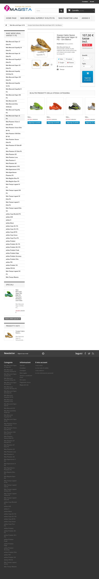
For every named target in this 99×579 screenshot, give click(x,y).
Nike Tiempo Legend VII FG (13, 273)
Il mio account (41, 362)
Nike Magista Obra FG (12, 178)
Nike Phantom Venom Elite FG (12, 141)
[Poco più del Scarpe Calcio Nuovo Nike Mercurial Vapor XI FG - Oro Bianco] (9, 335)
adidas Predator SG (12, 265)
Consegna (23, 370)
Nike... (30, 117)
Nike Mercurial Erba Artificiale (12, 105)
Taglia (84, 63)
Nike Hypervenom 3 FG (13, 166)
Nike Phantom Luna (68, 18)
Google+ (61, 62)
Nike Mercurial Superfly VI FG (14, 90)
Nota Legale (23, 373)
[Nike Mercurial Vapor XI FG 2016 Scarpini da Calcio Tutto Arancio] (55, 106)
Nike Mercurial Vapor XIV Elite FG (13, 78)
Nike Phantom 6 (10, 160)
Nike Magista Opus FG (12, 181)
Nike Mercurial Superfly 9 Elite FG (13, 61)
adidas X (86, 18)
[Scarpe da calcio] (18, 8)
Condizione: (60, 44)
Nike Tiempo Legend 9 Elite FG (12, 203)
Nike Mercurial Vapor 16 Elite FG (13, 55)
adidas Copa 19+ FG (12, 226)
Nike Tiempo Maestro (12, 277)
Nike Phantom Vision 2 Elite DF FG (13, 123)
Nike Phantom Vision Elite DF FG (14, 129)
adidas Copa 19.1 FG (12, 229)
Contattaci (85, 1)
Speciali (10, 284)
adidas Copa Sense (11, 235)
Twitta (61, 59)
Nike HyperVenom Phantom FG (11, 174)
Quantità (84, 55)
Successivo (51, 64)
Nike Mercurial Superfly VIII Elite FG (13, 73)
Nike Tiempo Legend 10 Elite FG (13, 198)
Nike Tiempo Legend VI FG (13, 186)
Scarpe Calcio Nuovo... (20, 332)
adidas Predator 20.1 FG (13, 247)
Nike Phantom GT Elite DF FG (14, 147)
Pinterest (71, 62)
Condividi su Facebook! (66, 66)
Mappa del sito (24, 385)
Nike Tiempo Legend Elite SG (13, 209)
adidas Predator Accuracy (13, 256)
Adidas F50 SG (10, 268)
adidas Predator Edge (12, 253)
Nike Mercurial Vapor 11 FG (13, 117)
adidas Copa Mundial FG (13, 214)
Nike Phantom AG (11, 163)
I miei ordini (39, 365)
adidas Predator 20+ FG (13, 244)
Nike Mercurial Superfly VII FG (13, 84)
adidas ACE (9, 217)
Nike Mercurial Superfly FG (13, 111)
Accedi (92, 1)
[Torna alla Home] (6, 25)
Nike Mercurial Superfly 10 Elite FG (37, 18)
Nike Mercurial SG (11, 101)
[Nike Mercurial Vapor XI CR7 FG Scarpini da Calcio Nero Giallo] (74, 106)
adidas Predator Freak (12, 250)
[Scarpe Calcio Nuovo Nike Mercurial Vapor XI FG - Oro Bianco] (36, 64)
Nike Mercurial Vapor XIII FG (13, 96)
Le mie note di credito (41, 368)
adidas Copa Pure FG (12, 238)
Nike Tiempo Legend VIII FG (13, 192)
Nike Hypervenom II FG (13, 169)
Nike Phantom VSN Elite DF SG (13, 135)
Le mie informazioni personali (44, 373)
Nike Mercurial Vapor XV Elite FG (13, 67)
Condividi (69, 59)
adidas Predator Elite (12, 259)
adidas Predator (10, 241)
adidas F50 (9, 262)
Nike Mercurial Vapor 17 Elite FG (13, 43)
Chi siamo (23, 380)
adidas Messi (10, 223)
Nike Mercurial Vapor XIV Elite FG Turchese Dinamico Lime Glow (19, 295)
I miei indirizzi (39, 370)
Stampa (62, 69)
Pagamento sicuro (25, 382)
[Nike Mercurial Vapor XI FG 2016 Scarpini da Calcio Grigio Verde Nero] (36, 106)
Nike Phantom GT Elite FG (14, 151)
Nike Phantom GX (11, 154)
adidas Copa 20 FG (11, 232)
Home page (11, 18)
